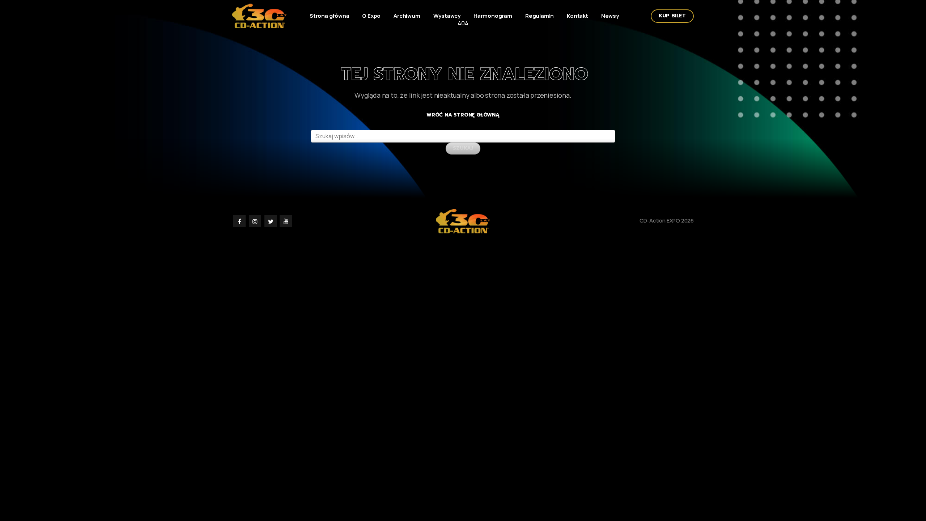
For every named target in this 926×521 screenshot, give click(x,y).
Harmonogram (492, 16)
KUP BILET (672, 16)
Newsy (610, 16)
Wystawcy (446, 16)
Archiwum (407, 16)
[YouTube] (286, 221)
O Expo (371, 16)
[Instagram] (255, 221)
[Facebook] (240, 221)
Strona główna (329, 16)
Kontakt (577, 16)
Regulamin (539, 16)
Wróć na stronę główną (463, 115)
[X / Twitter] (271, 221)
